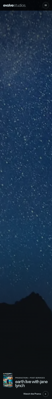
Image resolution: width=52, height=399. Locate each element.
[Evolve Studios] (14, 5)
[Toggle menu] (46, 5)
